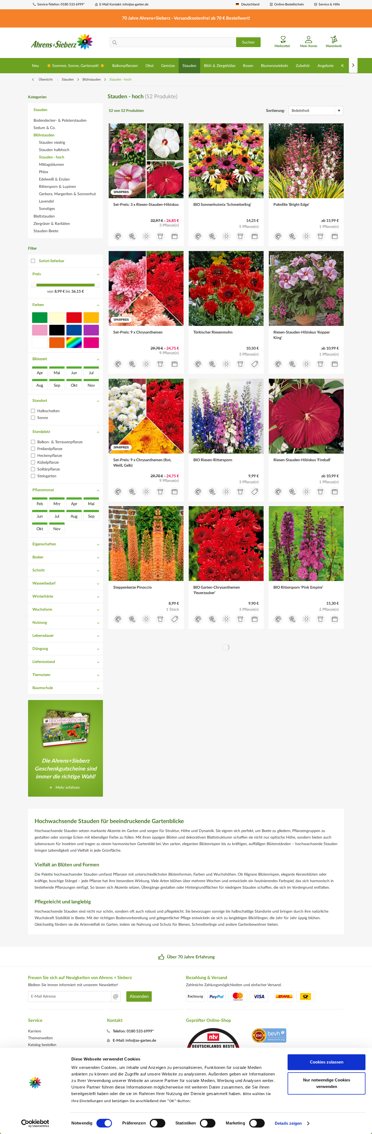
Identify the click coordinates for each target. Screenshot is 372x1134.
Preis (36, 274)
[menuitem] (62, 4)
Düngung (40, 649)
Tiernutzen (41, 675)
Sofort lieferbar (51, 261)
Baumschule (42, 688)
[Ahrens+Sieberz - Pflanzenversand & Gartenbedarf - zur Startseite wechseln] (62, 43)
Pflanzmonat (43, 490)
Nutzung (39, 623)
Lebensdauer (43, 636)
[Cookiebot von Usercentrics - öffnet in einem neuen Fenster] (35, 1123)
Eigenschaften (44, 544)
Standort (39, 401)
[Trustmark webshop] (268, 1036)
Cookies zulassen (326, 1062)
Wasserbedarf (44, 583)
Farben (38, 305)
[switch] (157, 1123)
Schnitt (38, 570)
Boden (37, 557)
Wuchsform (42, 610)
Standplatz (41, 432)
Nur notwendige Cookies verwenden (326, 1083)
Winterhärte (42, 596)
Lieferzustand (43, 662)
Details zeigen (288, 1123)
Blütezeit (39, 359)
